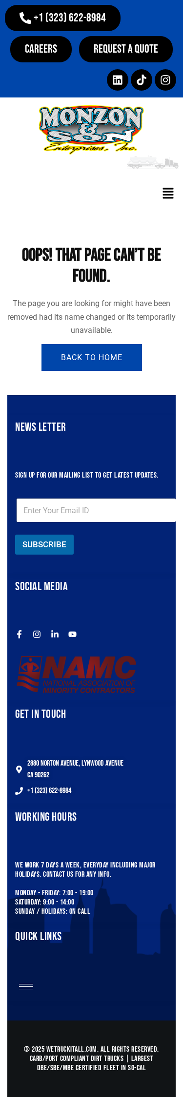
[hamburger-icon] (26, 986)
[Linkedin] (117, 80)
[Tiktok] (141, 80)
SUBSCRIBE (44, 544)
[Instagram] (165, 80)
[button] (63, 18)
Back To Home (91, 357)
